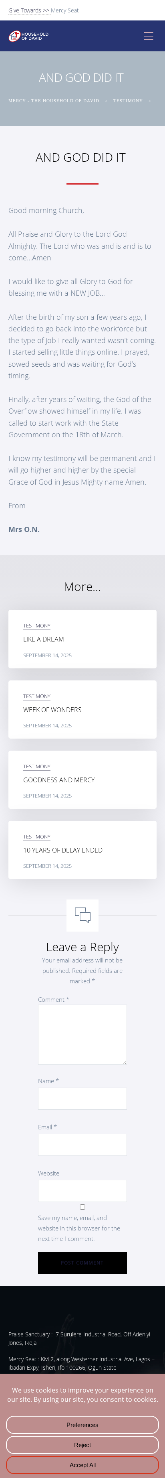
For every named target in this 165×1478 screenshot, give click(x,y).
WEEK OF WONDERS (52, 709)
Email (47, 1127)
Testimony (36, 625)
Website (48, 1173)
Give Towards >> (29, 10)
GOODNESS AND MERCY (59, 780)
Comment (53, 999)
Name (48, 1081)
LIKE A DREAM (43, 639)
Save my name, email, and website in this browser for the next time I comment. (79, 1228)
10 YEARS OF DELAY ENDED (63, 850)
